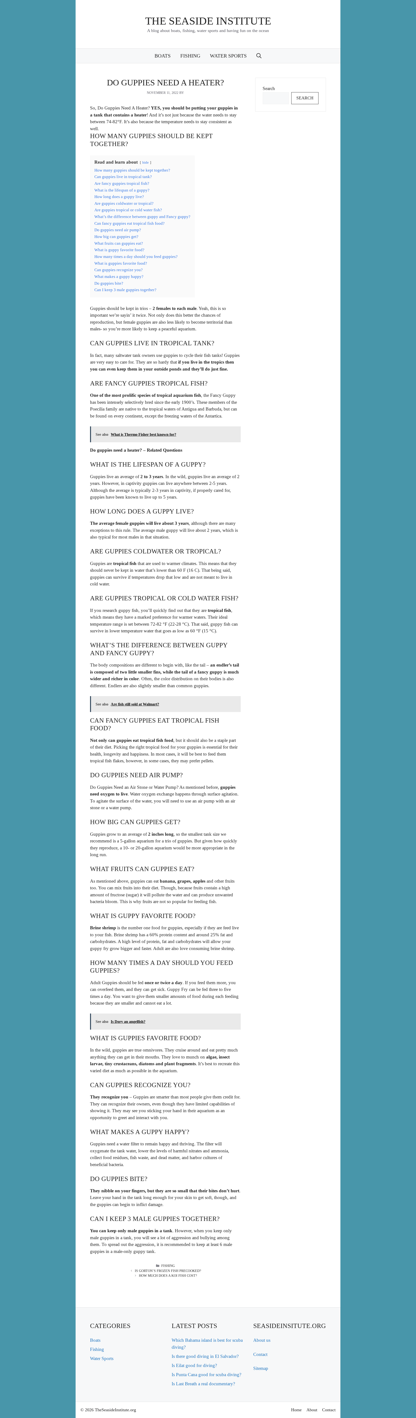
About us (261, 1340)
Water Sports (228, 56)
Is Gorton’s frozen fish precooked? (168, 1271)
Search (269, 88)
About (311, 1409)
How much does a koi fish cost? (168, 1275)
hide (145, 162)
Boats (163, 56)
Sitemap (260, 1368)
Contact (260, 1354)
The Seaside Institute (208, 21)
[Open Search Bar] (259, 56)
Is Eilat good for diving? (194, 1365)
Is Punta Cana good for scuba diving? (206, 1374)
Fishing (190, 56)
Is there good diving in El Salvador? (205, 1356)
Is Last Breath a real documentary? (203, 1383)
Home (296, 1409)
